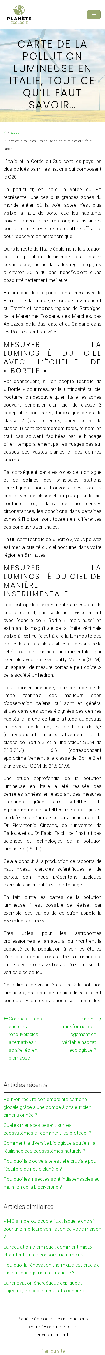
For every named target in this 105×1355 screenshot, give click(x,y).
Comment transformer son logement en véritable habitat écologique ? (78, 1034)
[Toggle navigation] (94, 14)
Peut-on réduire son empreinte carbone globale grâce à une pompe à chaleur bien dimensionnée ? (47, 1107)
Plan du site (52, 1351)
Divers (14, 133)
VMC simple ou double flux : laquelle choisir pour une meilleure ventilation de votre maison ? (52, 1229)
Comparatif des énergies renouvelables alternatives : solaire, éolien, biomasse (25, 1038)
